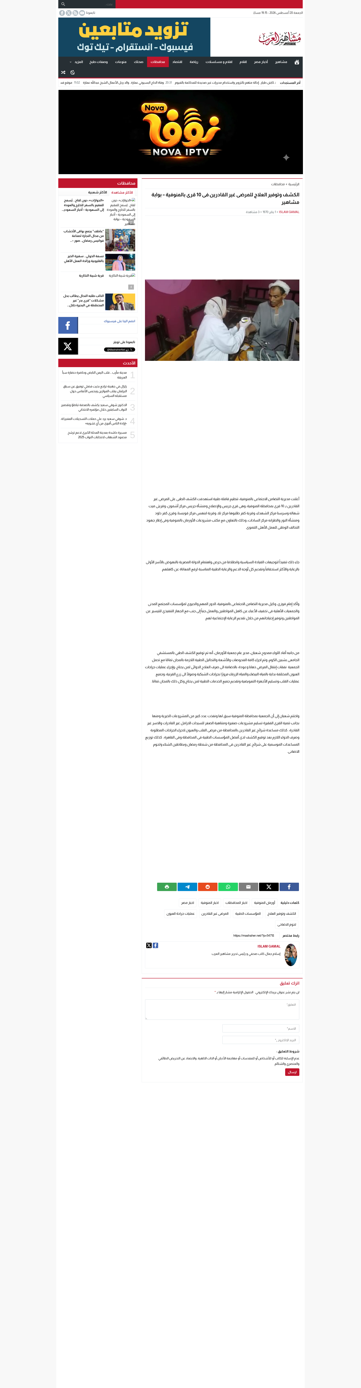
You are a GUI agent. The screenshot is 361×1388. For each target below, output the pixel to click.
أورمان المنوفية (264, 902)
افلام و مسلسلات (219, 62)
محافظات (158, 62)
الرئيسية (297, 62)
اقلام (243, 62)
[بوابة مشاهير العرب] (256, 37)
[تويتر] (149, 945)
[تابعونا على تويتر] (68, 13)
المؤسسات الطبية (248, 913)
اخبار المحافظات (236, 902)
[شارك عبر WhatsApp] (228, 886)
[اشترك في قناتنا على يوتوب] (81, 13)
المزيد (79, 62)
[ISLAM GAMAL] (291, 955)
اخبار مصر (187, 902)
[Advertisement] (222, 247)
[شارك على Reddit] (208, 886)
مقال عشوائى (63, 72)
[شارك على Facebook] (289, 886)
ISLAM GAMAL (289, 212)
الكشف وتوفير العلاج (281, 913)
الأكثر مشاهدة (122, 192)
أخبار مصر (261, 62)
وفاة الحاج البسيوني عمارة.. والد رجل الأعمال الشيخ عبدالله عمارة (165, 82)
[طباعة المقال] (167, 886)
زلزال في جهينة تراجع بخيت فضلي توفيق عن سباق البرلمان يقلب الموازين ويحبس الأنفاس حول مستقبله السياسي (95, 390)
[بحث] (63, 4)
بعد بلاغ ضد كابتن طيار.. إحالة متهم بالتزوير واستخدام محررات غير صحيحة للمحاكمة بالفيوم (274, 82)
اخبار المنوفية (210, 902)
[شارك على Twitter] (269, 886)
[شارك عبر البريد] (248, 886)
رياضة (194, 62)
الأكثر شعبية (97, 192)
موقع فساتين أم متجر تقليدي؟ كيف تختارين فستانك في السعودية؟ (71, 82)
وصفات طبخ (98, 62)
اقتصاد (177, 62)
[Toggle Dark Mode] (72, 72)
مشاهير (281, 62)
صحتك (138, 62)
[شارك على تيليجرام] (187, 886)
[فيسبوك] (155, 945)
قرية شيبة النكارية (91, 275)
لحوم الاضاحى (286, 924)
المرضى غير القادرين (215, 913)
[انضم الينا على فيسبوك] (61, 13)
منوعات (121, 62)
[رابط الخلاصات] (75, 13)
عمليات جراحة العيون (181, 913)
